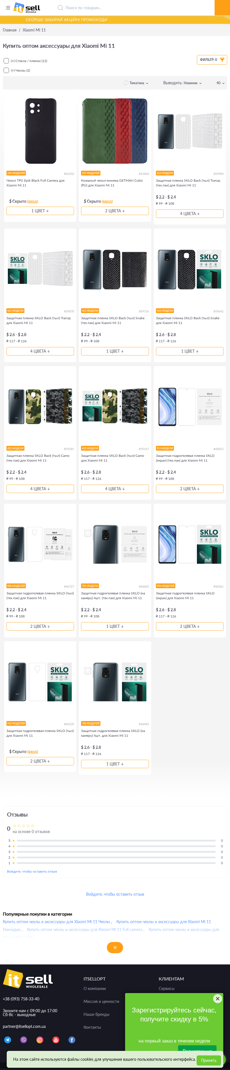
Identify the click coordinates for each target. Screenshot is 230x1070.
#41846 (144, 173)
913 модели (165, 448)
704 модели (90, 585)
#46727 (69, 586)
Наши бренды (96, 1014)
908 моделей (16, 585)
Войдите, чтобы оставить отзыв (32, 871)
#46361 (218, 586)
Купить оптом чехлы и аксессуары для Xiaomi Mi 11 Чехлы (56, 921)
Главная (10, 30)
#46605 (144, 586)
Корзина (222, 1)
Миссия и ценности (101, 1001)
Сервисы (166, 989)
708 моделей (91, 723)
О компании (95, 989)
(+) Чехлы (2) (20, 70)
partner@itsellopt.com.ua (24, 1026)
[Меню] (8, 7)
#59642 (218, 311)
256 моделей (16, 173)
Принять (209, 1060)
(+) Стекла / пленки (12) (29, 61)
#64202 (69, 173)
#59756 (144, 311)
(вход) (32, 201)
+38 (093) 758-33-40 (21, 998)
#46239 (69, 723)
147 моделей (91, 173)
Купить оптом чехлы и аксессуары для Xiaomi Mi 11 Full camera (84, 929)
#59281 (69, 448)
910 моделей (16, 723)
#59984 (218, 173)
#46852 (218, 448)
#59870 (69, 311)
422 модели (165, 173)
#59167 (144, 448)
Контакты (92, 1027)
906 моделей (165, 585)
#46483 (144, 723)
